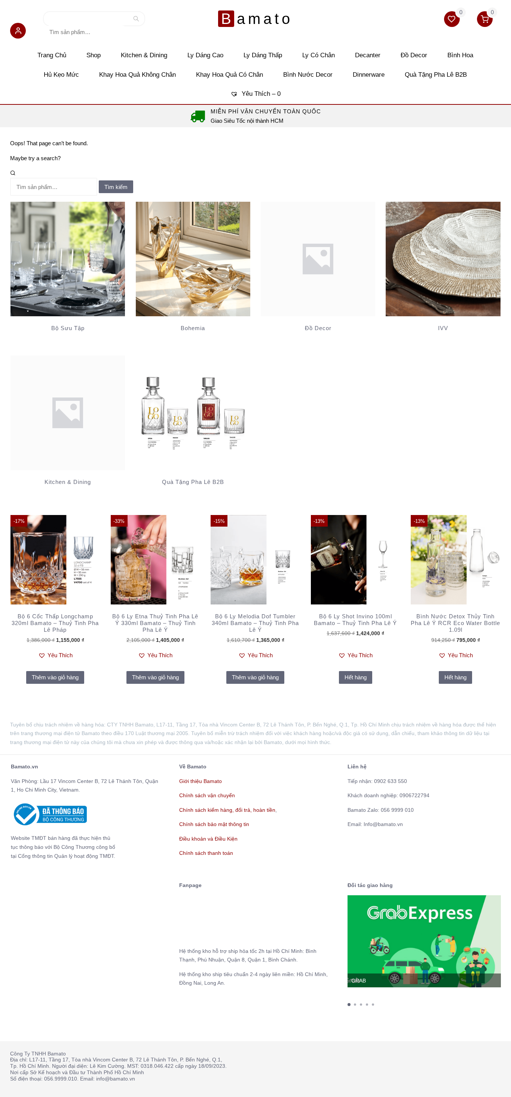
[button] (18, 32)
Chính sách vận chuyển (207, 795)
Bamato (257, 18)
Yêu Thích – (260, 93)
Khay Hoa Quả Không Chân (137, 74)
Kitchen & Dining (144, 55)
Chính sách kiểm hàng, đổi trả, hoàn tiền (227, 810)
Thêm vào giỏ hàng (55, 677)
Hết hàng (356, 677)
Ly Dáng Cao (205, 55)
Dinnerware (369, 74)
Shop (93, 55)
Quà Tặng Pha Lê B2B (436, 74)
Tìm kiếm (136, 20)
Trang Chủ (51, 55)
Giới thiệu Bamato (200, 781)
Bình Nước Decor (308, 74)
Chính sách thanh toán (206, 853)
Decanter (367, 55)
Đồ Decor (414, 55)
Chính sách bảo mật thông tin (214, 824)
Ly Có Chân (318, 55)
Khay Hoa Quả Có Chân (229, 74)
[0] (452, 20)
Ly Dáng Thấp (263, 55)
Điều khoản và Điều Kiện (208, 839)
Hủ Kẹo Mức (61, 74)
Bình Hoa (460, 55)
